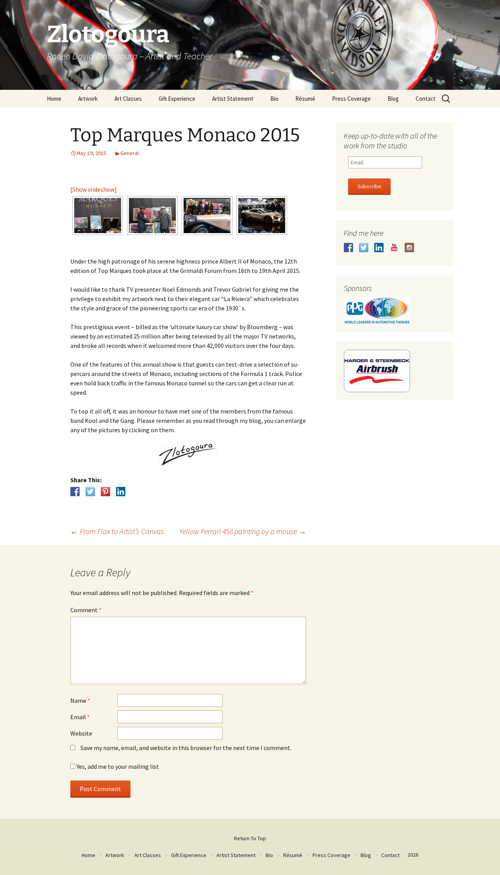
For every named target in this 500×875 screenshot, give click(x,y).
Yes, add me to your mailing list (117, 766)
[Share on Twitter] (90, 491)
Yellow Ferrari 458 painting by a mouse (242, 531)
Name (80, 700)
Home (54, 98)
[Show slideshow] (93, 189)
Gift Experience (177, 98)
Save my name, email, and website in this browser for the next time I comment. (185, 748)
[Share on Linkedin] (120, 491)
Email (80, 717)
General (129, 153)
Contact (426, 98)
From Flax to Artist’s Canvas (117, 531)
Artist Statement (233, 98)
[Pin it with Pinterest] (105, 491)
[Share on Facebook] (75, 491)
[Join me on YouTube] (394, 247)
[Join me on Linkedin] (379, 247)
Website (81, 733)
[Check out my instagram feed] (409, 247)
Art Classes (128, 98)
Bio (274, 98)
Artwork (88, 98)
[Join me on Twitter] (363, 247)
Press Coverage (351, 98)
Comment (86, 610)
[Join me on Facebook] (348, 247)
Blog (393, 98)
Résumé (305, 98)
